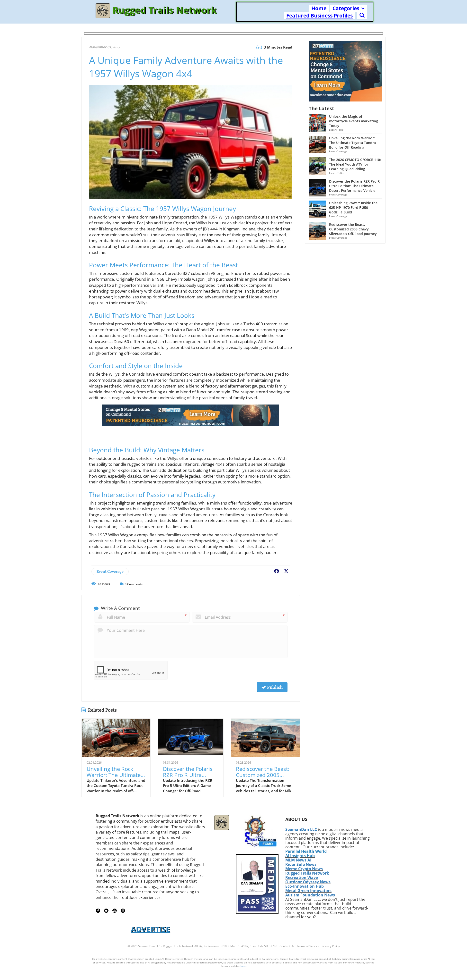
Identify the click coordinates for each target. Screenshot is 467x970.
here (243, 966)
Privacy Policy (331, 946)
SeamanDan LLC (301, 829)
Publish (274, 687)
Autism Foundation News (310, 895)
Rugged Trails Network (307, 873)
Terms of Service (307, 946)
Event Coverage (110, 571)
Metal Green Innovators (308, 890)
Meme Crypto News (304, 868)
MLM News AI (298, 860)
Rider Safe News (300, 864)
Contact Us (286, 946)
